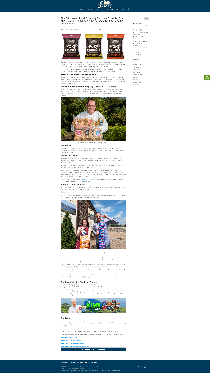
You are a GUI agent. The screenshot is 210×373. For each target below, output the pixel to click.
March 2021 (136, 72)
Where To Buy (104, 9)
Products (89, 9)
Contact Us (123, 9)
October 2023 (137, 54)
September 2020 (137, 74)
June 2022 (136, 59)
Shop (116, 9)
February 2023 (137, 57)
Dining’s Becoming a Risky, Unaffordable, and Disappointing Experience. (140, 28)
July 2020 (135, 77)
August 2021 (136, 67)
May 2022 (136, 62)
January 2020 (136, 79)
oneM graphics (116, 370)
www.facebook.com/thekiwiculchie (71, 340)
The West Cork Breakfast (140, 48)
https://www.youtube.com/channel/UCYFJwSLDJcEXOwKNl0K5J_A (78, 315)
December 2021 (137, 64)
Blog (111, 9)
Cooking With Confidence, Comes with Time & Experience (140, 43)
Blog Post (71, 23)
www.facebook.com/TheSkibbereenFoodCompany (75, 346)
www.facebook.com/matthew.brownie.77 (72, 343)
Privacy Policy (64, 362)
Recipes (96, 9)
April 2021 (136, 69)
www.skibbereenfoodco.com (89, 179)
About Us (82, 9)
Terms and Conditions (76, 362)
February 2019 (137, 84)
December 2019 (137, 82)
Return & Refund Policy (91, 362)
